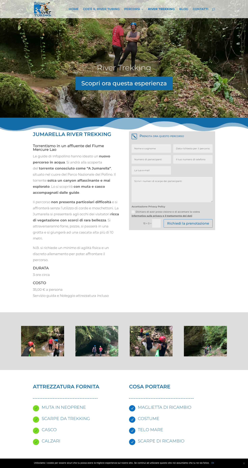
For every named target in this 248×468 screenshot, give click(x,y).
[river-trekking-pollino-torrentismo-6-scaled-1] (151, 355)
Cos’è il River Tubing (101, 9)
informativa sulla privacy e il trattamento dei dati (162, 215)
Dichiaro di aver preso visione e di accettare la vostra (166, 213)
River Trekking (161, 9)
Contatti (200, 9)
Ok (212, 462)
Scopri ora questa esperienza (124, 83)
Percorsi (132, 9)
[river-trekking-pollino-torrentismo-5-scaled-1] (96, 355)
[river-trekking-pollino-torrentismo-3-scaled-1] (42, 355)
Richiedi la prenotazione (188, 223)
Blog (183, 9)
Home (74, 9)
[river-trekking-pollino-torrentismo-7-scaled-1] (205, 355)
